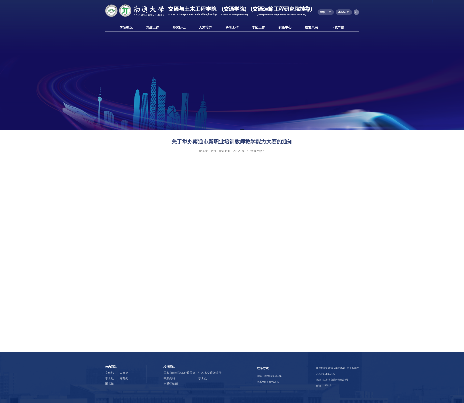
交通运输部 (170, 383)
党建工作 (152, 27)
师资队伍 (179, 27)
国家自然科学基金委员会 (179, 372)
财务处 (124, 378)
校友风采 (311, 27)
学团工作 (258, 27)
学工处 (109, 378)
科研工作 (232, 27)
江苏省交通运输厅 (209, 372)
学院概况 (126, 27)
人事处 (124, 372)
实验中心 (284, 27)
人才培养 (205, 27)
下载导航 (337, 27)
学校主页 (326, 12)
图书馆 (109, 383)
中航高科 (169, 378)
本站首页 (344, 12)
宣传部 (109, 372)
